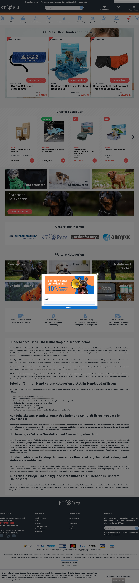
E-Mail (46, 299)
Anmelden (69, 307)
